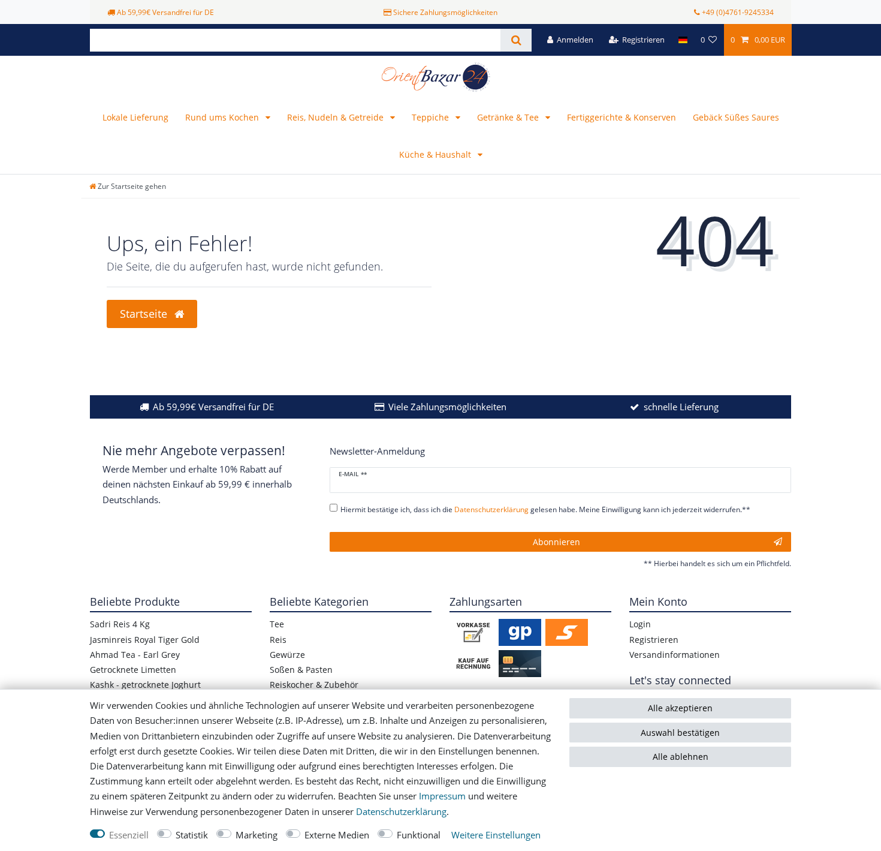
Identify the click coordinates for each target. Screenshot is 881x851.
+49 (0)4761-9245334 (738, 12)
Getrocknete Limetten (133, 669)
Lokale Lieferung (135, 117)
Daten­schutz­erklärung (401, 811)
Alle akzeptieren (680, 708)
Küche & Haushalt (436, 154)
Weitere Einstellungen (496, 835)
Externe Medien (336, 835)
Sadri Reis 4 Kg (120, 624)
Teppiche (431, 117)
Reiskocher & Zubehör (314, 684)
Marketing (256, 835)
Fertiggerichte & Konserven (621, 117)
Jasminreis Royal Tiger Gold (145, 639)
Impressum (442, 796)
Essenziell (129, 835)
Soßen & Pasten (301, 669)
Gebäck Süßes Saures (736, 117)
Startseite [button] (145, 313)
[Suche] (515, 40)
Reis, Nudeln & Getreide (336, 117)
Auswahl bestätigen (680, 732)
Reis (278, 639)
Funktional (419, 835)
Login (640, 624)
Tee (277, 624)
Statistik (192, 835)
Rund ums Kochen (223, 117)
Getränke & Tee (509, 117)
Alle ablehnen (680, 756)
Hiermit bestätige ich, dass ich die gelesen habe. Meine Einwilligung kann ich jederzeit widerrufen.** (545, 509)
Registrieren (653, 639)
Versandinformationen (674, 654)
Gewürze (287, 654)
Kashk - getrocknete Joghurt (145, 684)
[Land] (682, 40)
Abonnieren (556, 542)
